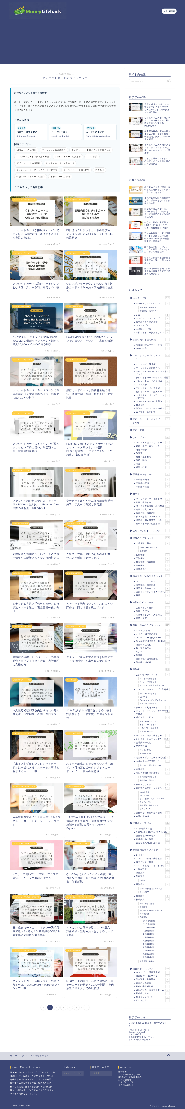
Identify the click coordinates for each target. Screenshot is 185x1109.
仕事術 (151, 493)
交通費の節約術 (152, 743)
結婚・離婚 (152, 460)
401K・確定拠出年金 (149, 547)
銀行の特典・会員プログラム (152, 990)
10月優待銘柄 (149, 921)
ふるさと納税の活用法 (152, 634)
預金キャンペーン (152, 997)
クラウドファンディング (152, 318)
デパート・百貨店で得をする (152, 685)
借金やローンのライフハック (150, 576)
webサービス (151, 298)
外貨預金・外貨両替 (152, 979)
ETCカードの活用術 (26, 150)
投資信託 (152, 884)
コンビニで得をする (148, 679)
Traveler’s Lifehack (139, 1030)
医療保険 (152, 555)
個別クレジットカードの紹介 (30, 176)
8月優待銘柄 (148, 954)
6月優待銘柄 (148, 947)
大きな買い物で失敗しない (152, 761)
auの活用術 (144, 792)
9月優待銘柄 (148, 957)
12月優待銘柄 (149, 928)
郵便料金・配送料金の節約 (152, 813)
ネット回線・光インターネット (153, 799)
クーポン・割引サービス (152, 708)
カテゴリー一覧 (126, 1082)
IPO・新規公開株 (147, 904)
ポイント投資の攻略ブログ (142, 1039)
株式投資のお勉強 (147, 961)
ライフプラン (151, 437)
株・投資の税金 (152, 648)
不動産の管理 (152, 483)
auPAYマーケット (147, 697)
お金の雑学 (152, 348)
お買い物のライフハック (152, 675)
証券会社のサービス (152, 836)
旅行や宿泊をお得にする (152, 773)
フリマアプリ (152, 325)
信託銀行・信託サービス (152, 976)
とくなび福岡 (135, 1034)
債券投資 (152, 873)
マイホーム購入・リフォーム (152, 443)
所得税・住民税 (152, 645)
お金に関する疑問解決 (150, 339)
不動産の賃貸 (152, 487)
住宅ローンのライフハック (150, 530)
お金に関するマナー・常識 (152, 345)
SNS (152, 315)
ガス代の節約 (145, 750)
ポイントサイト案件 (148, 725)
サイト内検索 (169, 11)
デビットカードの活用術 (28, 163)
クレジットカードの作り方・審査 (32, 156)
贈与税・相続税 (152, 662)
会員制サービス (152, 329)
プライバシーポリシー (129, 1074)
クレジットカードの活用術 (68, 156)
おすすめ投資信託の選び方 (151, 889)
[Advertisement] (92, 44)
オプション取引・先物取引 (152, 858)
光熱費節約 (152, 746)
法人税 (152, 652)
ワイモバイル (145, 802)
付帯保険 (99, 170)
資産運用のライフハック (151, 849)
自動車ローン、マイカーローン (152, 592)
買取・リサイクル (152, 784)
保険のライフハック (151, 538)
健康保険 (143, 551)
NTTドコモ (144, 796)
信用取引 (143, 907)
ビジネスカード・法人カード (60, 163)
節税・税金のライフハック (151, 625)
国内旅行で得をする (148, 777)
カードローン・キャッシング (152, 581)
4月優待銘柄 (148, 941)
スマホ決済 (92, 156)
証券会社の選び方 (151, 823)
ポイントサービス (152, 717)
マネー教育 (150, 430)
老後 (152, 464)
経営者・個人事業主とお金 (152, 520)
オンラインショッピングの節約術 (152, 689)
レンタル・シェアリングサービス (152, 739)
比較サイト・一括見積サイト (152, 333)
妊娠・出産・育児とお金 (152, 446)
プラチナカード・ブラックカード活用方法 (37, 170)
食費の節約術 (152, 816)
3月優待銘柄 (148, 937)
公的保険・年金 (152, 543)
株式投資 (152, 900)
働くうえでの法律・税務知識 (152, 506)
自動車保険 (152, 569)
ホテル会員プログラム (149, 722)
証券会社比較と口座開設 (152, 843)
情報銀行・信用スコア (149, 311)
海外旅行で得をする (148, 780)
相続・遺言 (152, 618)
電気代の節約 (145, 753)
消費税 (152, 655)
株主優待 (143, 917)
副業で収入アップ (152, 509)
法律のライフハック (150, 602)
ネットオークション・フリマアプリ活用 (152, 712)
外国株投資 (144, 914)
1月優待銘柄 (148, 931)
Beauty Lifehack (137, 1032)
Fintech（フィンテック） (152, 303)
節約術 (151, 669)
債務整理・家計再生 (152, 585)
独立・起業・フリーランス (152, 517)
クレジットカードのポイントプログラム (91, 150)
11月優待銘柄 (149, 924)
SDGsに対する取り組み (130, 1077)
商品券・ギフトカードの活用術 (152, 758)
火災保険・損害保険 (152, 562)
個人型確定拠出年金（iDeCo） (152, 641)
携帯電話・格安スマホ (149, 805)
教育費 (152, 453)
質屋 (152, 595)
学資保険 (152, 558)
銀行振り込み (152, 993)
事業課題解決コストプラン (142, 1037)
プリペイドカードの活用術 (76, 170)
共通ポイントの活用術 (149, 728)
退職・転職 (152, 467)
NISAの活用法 (152, 630)
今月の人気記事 (126, 1085)
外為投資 (152, 876)
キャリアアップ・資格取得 (152, 499)
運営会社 (122, 1072)
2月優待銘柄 (148, 934)
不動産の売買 (152, 480)
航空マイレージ (146, 731)
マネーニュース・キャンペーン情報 (150, 421)
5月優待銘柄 (148, 944)
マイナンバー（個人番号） (152, 638)
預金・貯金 (152, 1000)
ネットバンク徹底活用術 (152, 972)
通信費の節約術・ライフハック (152, 788)
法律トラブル (152, 611)
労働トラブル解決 (152, 608)
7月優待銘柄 (148, 951)
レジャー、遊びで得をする (152, 735)
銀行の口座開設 (152, 983)
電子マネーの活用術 (60, 176)
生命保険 (152, 565)
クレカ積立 (144, 892)
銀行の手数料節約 (152, 986)
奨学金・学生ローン (152, 588)
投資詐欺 (152, 896)
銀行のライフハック (151, 968)
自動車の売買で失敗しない (151, 765)
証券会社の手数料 (152, 839)
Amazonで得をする (148, 694)
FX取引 (143, 880)
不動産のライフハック (150, 474)
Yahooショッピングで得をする (153, 700)
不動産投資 (152, 869)
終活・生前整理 (152, 457)
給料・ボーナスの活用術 (152, 524)
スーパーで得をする (148, 682)
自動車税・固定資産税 (152, 659)
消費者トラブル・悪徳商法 (152, 615)
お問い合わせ (124, 1080)
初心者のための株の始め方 (151, 910)
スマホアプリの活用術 (152, 322)
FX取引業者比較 (152, 829)
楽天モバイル (145, 809)
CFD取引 (152, 855)
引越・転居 (152, 450)
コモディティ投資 (152, 862)
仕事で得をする (152, 502)
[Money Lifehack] (37, 18)
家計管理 (152, 769)
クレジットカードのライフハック (151, 357)
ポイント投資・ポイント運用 (152, 866)
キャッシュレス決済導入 (54, 150)
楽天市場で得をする (148, 703)
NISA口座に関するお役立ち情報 (152, 832)
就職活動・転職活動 (152, 513)
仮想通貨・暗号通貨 (148, 307)
